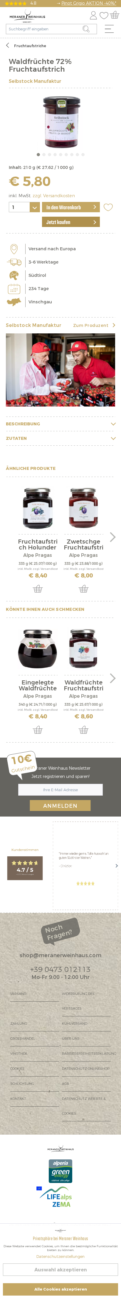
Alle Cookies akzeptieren (60, 1289)
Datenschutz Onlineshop (85, 1069)
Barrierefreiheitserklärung (86, 1053)
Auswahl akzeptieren (60, 1270)
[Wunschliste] (105, 14)
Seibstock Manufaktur (35, 81)
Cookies (17, 1069)
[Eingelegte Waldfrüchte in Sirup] (38, 649)
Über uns (71, 1038)
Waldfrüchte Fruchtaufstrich (83, 686)
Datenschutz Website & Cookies (84, 1106)
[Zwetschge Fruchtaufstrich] (83, 508)
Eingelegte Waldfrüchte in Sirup (38, 686)
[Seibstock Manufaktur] (60, 370)
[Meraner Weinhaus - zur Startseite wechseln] (27, 16)
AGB (65, 1084)
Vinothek (18, 1053)
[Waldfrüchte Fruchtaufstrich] (83, 649)
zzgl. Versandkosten (54, 196)
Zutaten (16, 438)
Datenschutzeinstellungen (60, 1256)
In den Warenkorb (63, 207)
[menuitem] (111, 30)
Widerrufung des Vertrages (78, 1001)
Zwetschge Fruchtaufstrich (83, 545)
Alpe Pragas (37, 555)
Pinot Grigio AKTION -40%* (88, 3)
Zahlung (18, 1023)
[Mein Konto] (93, 14)
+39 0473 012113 (60, 970)
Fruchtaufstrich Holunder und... (38, 545)
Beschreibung (23, 424)
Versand (18, 994)
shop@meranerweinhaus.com (60, 955)
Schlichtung (22, 1084)
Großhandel (22, 1038)
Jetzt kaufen (58, 222)
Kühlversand (74, 1023)
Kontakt (18, 1099)
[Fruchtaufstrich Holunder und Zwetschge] (38, 508)
